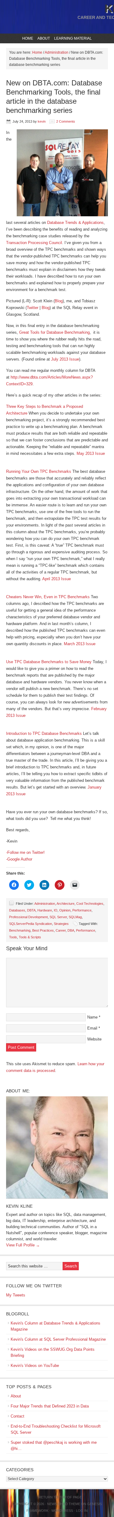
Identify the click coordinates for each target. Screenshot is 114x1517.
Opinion (65, 910)
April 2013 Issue (56, 579)
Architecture (65, 903)
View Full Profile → (23, 1245)
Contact (17, 1416)
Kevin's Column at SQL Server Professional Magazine (58, 1339)
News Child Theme (63, 1504)
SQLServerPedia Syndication (30, 924)
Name (92, 1017)
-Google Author (19, 859)
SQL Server (58, 917)
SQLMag (75, 917)
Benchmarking (19, 930)
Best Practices (43, 930)
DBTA (31, 910)
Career (61, 930)
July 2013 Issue (65, 359)
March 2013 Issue (79, 644)
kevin (42, 121)
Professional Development (28, 917)
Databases (17, 910)
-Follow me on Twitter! (25, 852)
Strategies (61, 924)
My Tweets (15, 1295)
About (43, 38)
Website (94, 1039)
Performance (82, 910)
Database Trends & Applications (75, 222)
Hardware (44, 910)
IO (55, 910)
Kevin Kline (19, 1206)
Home (27, 38)
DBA (70, 930)
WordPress (62, 1510)
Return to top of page (60, 1497)
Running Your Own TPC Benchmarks (38, 471)
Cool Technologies (89, 903)
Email (92, 1028)
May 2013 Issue (91, 453)
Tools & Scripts (30, 937)
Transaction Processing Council (34, 242)
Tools (13, 937)
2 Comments (65, 121)
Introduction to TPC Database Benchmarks (44, 733)
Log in (82, 1510)
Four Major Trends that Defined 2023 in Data (50, 1406)
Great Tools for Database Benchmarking (54, 332)
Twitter (32, 307)
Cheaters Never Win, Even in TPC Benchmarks (48, 597)
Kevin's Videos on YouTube (35, 1365)
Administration (44, 903)
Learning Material (72, 38)
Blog (59, 301)
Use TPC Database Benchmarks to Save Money (49, 662)
